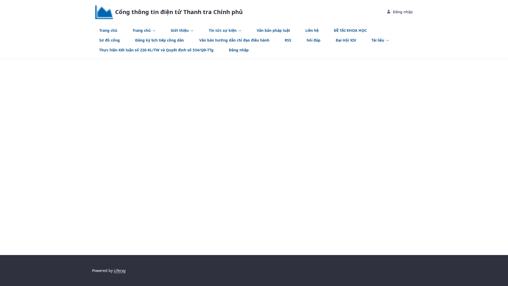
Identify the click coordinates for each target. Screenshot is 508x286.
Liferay (120, 270)
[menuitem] (108, 30)
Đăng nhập (403, 11)
